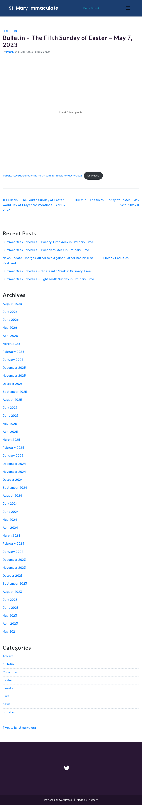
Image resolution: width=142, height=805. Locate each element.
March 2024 (11, 535)
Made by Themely (87, 800)
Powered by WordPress (58, 800)
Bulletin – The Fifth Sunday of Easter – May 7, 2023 (68, 41)
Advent (8, 656)
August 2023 (12, 592)
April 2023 (10, 623)
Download (93, 175)
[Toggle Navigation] (128, 8)
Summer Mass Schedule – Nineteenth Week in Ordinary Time (47, 271)
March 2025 (11, 439)
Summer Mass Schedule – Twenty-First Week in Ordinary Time (48, 242)
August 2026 (12, 304)
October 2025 (13, 384)
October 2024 (13, 479)
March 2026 (11, 344)
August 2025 (12, 399)
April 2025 (10, 432)
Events (8, 688)
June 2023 (11, 607)
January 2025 (13, 455)
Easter (7, 680)
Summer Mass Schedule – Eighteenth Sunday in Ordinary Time (48, 279)
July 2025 (10, 407)
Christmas (10, 672)
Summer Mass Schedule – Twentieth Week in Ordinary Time (46, 250)
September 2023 (15, 583)
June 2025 (11, 415)
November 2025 (14, 375)
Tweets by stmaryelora (19, 727)
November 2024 (14, 472)
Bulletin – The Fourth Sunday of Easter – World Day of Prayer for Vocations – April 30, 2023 (35, 205)
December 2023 (14, 559)
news (7, 704)
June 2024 (11, 512)
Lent (6, 696)
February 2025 (13, 447)
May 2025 (10, 424)
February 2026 (13, 352)
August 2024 (12, 495)
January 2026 (13, 359)
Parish (10, 52)
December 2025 (14, 367)
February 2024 (13, 543)
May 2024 (10, 519)
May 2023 (10, 615)
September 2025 (15, 392)
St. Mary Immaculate (33, 8)
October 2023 (13, 575)
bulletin (10, 31)
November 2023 (14, 567)
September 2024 (15, 487)
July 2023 (10, 599)
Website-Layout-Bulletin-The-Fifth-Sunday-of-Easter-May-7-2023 (42, 175)
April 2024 (10, 527)
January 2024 (13, 552)
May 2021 (9, 631)
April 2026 (10, 336)
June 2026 (11, 319)
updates (9, 712)
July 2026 (10, 312)
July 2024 (10, 503)
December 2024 (14, 464)
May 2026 (10, 327)
